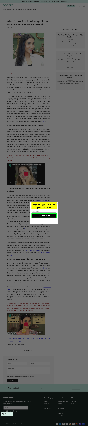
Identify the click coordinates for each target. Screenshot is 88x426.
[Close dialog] (56, 203)
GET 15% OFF (44, 215)
